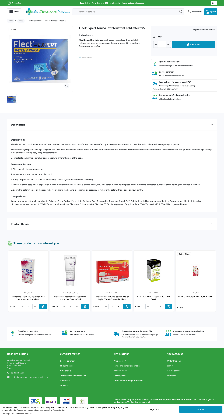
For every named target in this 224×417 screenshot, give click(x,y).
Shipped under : (199, 29)
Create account (174, 370)
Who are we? (66, 370)
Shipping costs (66, 365)
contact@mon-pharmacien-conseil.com (29, 377)
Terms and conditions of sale (73, 375)
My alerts (171, 375)
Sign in (170, 365)
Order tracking (174, 360)
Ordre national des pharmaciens (128, 380)
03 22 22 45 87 (17, 373)
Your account (175, 354)
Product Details (20, 224)
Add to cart (194, 44)
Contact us (16, 3)
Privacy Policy (120, 370)
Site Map (64, 385)
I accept (201, 409)
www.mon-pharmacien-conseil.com (137, 399)
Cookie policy (120, 375)
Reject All (156, 409)
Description (18, 124)
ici (149, 402)
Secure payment (67, 360)
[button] (194, 11)
